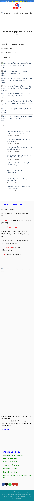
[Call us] (10, 484)
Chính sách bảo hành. (10, 469)
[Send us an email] (6, 484)
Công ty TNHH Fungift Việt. (23, 492)
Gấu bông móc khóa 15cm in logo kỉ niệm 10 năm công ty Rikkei (18, 132)
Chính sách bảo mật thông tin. (13, 455)
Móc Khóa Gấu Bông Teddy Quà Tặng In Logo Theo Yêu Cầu (19, 187)
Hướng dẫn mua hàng (10, 472)
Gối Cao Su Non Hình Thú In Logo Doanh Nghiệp (17, 172)
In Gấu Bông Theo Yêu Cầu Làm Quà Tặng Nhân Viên (18, 140)
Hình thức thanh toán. (10, 458)
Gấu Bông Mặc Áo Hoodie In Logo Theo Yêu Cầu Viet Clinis (19, 148)
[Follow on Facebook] (3, 484)
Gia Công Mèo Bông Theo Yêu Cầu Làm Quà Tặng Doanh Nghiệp (19, 156)
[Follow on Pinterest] (13, 484)
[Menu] (2, 5)
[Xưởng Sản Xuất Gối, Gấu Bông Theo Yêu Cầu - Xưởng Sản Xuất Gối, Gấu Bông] (17, 6)
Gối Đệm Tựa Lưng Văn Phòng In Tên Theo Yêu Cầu (19, 179)
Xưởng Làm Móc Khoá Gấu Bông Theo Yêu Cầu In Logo (19, 164)
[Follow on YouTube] (16, 484)
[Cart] (31, 6)
